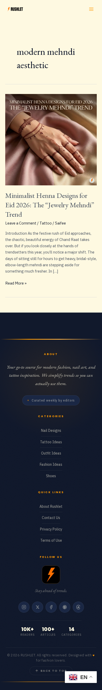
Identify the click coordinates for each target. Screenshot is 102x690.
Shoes (51, 476)
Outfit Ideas (51, 453)
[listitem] (24, 607)
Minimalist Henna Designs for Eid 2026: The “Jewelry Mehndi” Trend (49, 205)
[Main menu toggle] (91, 9)
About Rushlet (51, 506)
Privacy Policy (51, 529)
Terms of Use (51, 540)
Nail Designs (51, 430)
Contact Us (51, 517)
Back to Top (54, 671)
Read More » (16, 283)
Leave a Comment (20, 223)
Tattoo (45, 223)
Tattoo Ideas (51, 442)
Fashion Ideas (51, 464)
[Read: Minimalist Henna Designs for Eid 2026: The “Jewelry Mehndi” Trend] (51, 139)
